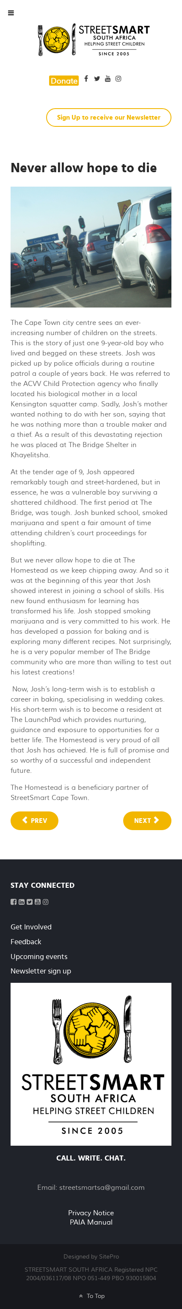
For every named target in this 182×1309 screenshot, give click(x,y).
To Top (94, 1296)
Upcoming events (39, 957)
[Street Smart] (91, 1064)
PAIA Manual (91, 1222)
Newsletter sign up (41, 971)
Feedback (26, 942)
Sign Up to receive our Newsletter (108, 117)
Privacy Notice (91, 1213)
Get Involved (31, 927)
